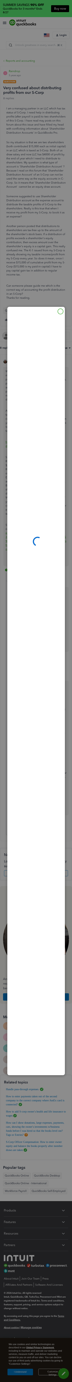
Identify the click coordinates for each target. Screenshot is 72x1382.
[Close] (60, 311)
